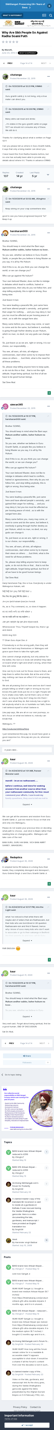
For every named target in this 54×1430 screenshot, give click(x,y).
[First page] (4, 63)
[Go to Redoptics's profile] (5, 859)
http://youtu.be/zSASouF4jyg (15, 729)
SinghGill (19, 1189)
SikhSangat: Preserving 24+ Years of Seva (25, 6)
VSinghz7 (19, 1157)
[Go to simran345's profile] (5, 406)
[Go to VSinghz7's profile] (8, 1152)
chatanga (16, 74)
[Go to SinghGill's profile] (8, 1184)
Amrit (14, 1239)
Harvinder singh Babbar (26, 1242)
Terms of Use (10, 1419)
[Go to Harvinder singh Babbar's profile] (8, 1240)
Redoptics (16, 857)
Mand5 (8, 50)
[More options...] (49, 76)
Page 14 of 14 (26, 63)
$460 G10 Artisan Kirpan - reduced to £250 (29, 1311)
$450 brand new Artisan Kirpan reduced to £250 (27, 1266)
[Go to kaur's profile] (5, 761)
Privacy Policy (20, 1407)
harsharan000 (19, 231)
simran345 (16, 404)
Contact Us (35, 1407)
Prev (10, 63)
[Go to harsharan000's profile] (5, 233)
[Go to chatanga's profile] (5, 77)
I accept (28, 1425)
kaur (13, 759)
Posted (22, 78)
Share (28, 1056)
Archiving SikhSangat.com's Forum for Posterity (30, 1341)
